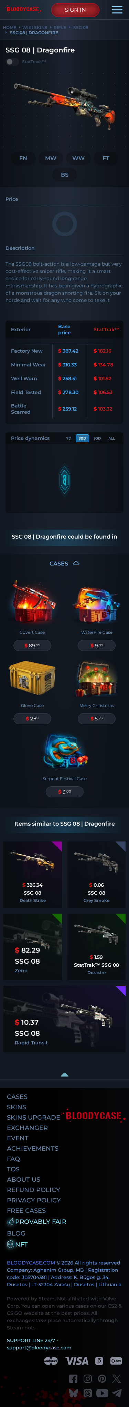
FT (106, 158)
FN (23, 158)
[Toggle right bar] (64, 1074)
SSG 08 (80, 27)
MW (50, 158)
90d (97, 438)
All (111, 438)
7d (68, 438)
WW (78, 158)
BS (64, 174)
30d (82, 438)
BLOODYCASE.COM (31, 1263)
